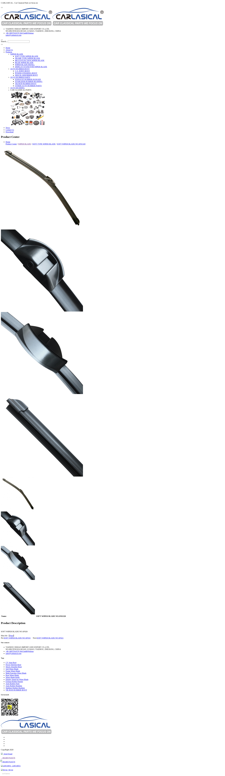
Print (11, 636)
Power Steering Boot (13, 665)
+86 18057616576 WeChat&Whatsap (20, 33)
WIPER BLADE (16, 54)
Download (9, 132)
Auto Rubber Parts (12, 684)
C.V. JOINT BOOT (22, 71)
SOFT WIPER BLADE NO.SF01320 (71, 144)
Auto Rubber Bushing (14, 686)
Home (8, 48)
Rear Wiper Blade (12, 675)
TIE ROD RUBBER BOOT (25, 84)
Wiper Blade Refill (12, 677)
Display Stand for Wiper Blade (17, 679)
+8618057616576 (8, 758)
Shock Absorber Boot (14, 667)
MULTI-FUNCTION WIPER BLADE (29, 60)
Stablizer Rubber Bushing (15, 688)
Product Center (11, 144)
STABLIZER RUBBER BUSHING (28, 82)
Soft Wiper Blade (12, 669)
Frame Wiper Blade (13, 671)
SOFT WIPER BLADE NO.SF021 (50, 638)
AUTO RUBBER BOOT (20, 69)
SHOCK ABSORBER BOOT (26, 75)
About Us (9, 50)
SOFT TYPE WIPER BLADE (26, 56)
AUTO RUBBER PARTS (20, 77)
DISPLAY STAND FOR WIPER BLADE (31, 67)
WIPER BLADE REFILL (25, 65)
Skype (10, 770)
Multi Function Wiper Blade (16, 673)
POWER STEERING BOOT (26, 73)
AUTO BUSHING (17, 88)
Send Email (7, 754)
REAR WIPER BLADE (24, 63)
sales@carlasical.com (13, 35)
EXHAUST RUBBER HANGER (28, 79)
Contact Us (10, 130)
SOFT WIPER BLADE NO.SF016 (17, 638)
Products (9, 52)
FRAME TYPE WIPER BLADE (27, 58)
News (8, 128)
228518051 (16, 766)
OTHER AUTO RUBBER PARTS (28, 86)
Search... (4, 41)
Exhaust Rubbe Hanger (14, 682)
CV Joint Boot (11, 663)
